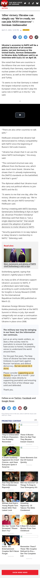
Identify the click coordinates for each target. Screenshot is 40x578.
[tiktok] (33, 3)
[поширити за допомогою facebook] (15, 37)
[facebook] (29, 3)
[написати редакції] (31, 37)
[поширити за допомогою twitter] (20, 37)
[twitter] (25, 3)
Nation (5, 8)
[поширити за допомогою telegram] (25, 37)
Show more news (20, 572)
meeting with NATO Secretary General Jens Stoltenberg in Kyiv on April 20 (20, 211)
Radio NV (20, 57)
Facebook (26, 398)
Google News (8, 401)
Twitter (17, 398)
